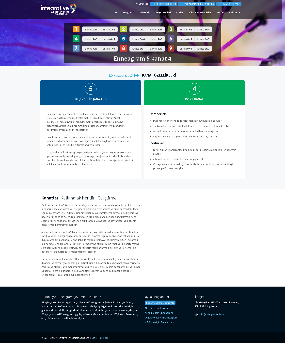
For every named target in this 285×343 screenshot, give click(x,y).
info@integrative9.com (212, 314)
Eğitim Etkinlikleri (165, 3)
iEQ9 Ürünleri (163, 12)
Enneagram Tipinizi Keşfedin (198, 3)
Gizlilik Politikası (100, 337)
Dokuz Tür (145, 12)
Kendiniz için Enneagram (159, 312)
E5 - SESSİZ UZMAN (124, 75)
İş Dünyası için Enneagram (159, 322)
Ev (116, 12)
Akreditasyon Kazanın (157, 308)
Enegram (128, 12)
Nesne (220, 12)
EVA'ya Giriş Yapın (231, 3)
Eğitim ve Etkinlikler (200, 12)
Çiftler (179, 12)
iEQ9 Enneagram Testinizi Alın (160, 302)
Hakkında (234, 12)
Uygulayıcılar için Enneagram (161, 317)
